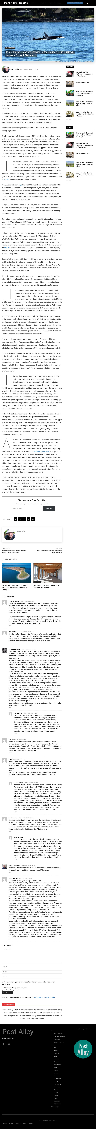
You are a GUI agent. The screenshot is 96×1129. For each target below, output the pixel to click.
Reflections (69, 75)
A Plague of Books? (83, 82)
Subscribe (49, 508)
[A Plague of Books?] (70, 84)
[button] (87, 3)
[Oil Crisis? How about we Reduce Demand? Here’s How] (47, 573)
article (6, 248)
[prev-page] (67, 120)
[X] (20, 519)
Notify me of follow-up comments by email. (15, 987)
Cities (67, 95)
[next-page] (70, 120)
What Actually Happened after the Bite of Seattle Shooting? (84, 93)
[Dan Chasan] (6, 69)
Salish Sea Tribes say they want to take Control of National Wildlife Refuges (15, 587)
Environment (10, 48)
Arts (67, 105)
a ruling (6, 179)
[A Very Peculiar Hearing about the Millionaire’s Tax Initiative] (70, 114)
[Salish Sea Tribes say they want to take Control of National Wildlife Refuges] (16, 573)
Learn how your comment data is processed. (44, 997)
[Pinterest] (24, 519)
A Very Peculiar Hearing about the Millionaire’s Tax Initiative (85, 114)
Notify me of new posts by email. (13, 990)
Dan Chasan (17, 69)
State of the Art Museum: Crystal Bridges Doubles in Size (84, 104)
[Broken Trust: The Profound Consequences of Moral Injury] (70, 74)
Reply (10, 625)
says (20, 185)
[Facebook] (15, 519)
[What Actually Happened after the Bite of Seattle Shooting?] (70, 93)
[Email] (28, 519)
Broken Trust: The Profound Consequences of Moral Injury (84, 74)
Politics (68, 115)
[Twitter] (9, 1044)
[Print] (33, 519)
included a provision (41, 451)
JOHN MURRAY (13, 878)
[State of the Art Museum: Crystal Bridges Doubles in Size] (70, 103)
